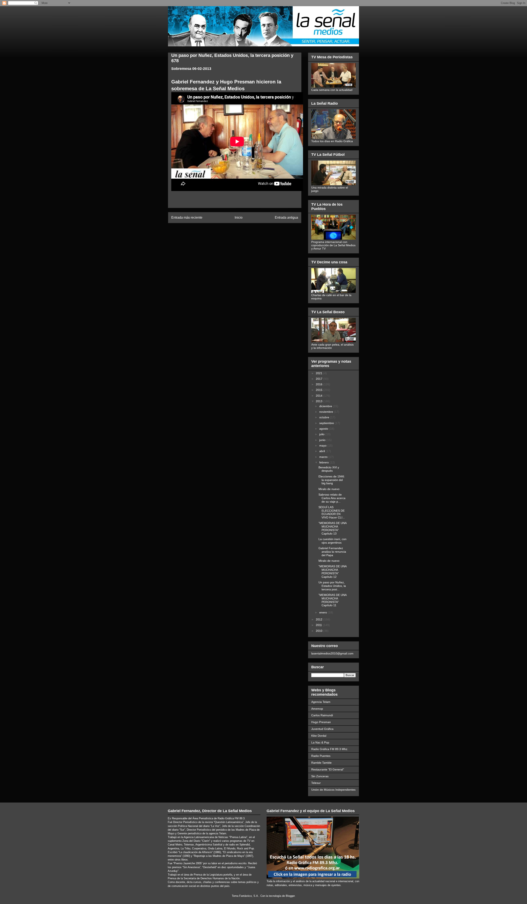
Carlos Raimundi (322, 715)
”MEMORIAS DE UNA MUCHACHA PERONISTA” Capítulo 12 (332, 571)
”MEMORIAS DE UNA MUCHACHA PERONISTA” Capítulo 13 (332, 528)
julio (322, 434)
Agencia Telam (320, 702)
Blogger (290, 895)
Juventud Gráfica (322, 728)
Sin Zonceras (320, 776)
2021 (319, 373)
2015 (319, 390)
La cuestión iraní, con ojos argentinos (332, 540)
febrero (324, 462)
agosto (324, 428)
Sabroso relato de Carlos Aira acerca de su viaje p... (331, 498)
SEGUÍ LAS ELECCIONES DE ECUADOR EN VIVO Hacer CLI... (331, 512)
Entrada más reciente (186, 217)
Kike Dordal (318, 735)
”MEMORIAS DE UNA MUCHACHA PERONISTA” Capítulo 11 (332, 600)
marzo (323, 456)
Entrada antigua (286, 217)
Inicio (239, 217)
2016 (319, 384)
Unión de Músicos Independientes (333, 789)
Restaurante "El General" (327, 769)
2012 (319, 619)
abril (322, 451)
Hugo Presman (321, 722)
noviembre (326, 411)
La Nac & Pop (320, 742)
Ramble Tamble (321, 762)
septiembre (327, 423)
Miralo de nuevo (328, 489)
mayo (323, 445)
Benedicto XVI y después (328, 469)
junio (322, 440)
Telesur (316, 782)
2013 (319, 401)
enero (323, 612)
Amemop (317, 708)
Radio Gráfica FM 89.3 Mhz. (329, 749)
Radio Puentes (320, 755)
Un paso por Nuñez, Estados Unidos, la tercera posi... (332, 586)
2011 (319, 625)
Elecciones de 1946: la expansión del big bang (331, 480)
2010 (319, 630)
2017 (319, 378)
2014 (319, 395)
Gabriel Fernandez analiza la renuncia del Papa (332, 551)
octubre (324, 417)
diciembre (326, 406)
